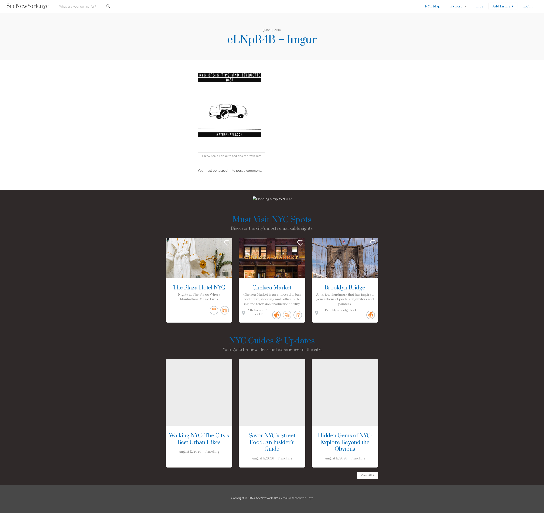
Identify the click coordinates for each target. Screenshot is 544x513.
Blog (479, 6)
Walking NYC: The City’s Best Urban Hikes (199, 439)
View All (366, 475)
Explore (456, 6)
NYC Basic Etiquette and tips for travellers (232, 156)
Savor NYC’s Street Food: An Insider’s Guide (272, 442)
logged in (224, 170)
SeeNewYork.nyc (27, 6)
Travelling (212, 452)
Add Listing (501, 6)
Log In (528, 6)
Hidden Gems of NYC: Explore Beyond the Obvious (345, 442)
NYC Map (432, 6)
